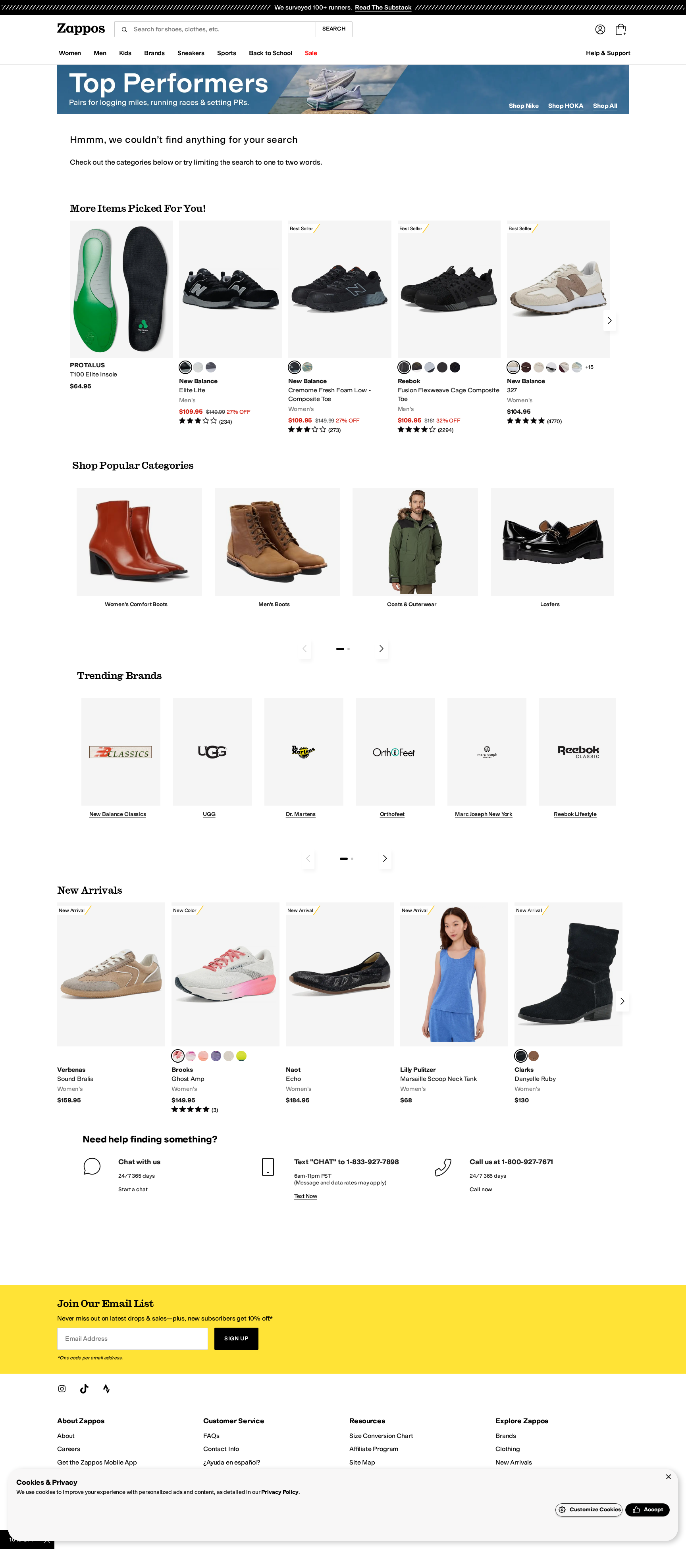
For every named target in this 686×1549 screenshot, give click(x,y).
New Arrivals (513, 1462)
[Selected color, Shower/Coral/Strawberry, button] (178, 1056)
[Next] (609, 320)
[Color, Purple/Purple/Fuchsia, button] (216, 1056)
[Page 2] (348, 649)
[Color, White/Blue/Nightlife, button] (241, 1056)
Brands (505, 1436)
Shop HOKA (566, 105)
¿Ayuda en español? (231, 1462)
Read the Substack (383, 7)
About (66, 1436)
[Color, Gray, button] (429, 367)
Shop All (605, 105)
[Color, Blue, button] (198, 367)
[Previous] (304, 648)
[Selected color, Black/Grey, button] (294, 367)
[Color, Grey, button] (210, 367)
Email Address (86, 1338)
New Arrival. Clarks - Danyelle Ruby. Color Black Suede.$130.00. (568, 1003)
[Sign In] (600, 29)
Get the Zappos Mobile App (97, 1462)
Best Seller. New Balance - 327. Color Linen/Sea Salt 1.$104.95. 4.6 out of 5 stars (558, 323)
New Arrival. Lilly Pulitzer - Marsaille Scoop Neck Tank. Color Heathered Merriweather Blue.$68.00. (454, 1003)
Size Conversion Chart (381, 1436)
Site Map (362, 1462)
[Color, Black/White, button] (455, 367)
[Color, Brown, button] (416, 367)
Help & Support (608, 53)
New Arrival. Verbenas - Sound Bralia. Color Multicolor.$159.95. (111, 1003)
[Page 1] (340, 649)
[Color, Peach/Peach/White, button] (203, 1056)
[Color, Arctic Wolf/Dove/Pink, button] (228, 1056)
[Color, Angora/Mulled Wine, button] (564, 367)
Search (334, 28)
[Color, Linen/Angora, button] (538, 367)
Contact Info (221, 1449)
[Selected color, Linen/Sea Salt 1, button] (513, 367)
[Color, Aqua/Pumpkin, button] (307, 367)
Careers (68, 1449)
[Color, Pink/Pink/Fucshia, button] (190, 1056)
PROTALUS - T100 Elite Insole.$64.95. (121, 305)
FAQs (211, 1436)
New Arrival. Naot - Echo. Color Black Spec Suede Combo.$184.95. (340, 1003)
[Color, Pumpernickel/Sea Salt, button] (526, 367)
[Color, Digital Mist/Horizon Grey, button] (551, 367)
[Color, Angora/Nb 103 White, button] (576, 367)
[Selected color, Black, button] (185, 367)
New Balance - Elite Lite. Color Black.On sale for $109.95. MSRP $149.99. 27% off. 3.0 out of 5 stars (230, 323)
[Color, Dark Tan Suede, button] (533, 1056)
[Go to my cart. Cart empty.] (621, 29)
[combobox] (215, 29)
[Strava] (106, 1388)
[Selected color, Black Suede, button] (520, 1056)
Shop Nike (524, 105)
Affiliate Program (373, 1449)
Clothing (507, 1449)
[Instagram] (62, 1388)
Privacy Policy (279, 1492)
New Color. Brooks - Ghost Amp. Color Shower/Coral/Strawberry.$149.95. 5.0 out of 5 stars (225, 1008)
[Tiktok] (84, 1388)
